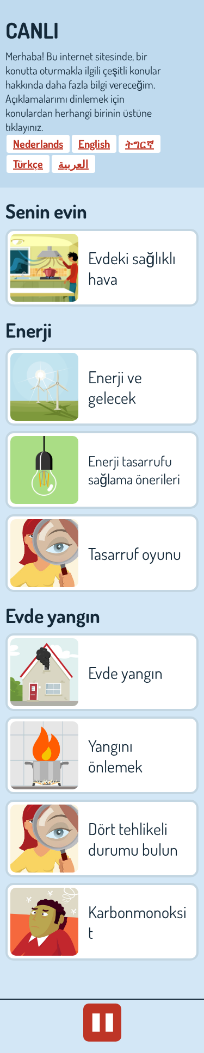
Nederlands (38, 143)
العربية (73, 164)
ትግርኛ (139, 143)
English (94, 143)
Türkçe (28, 164)
